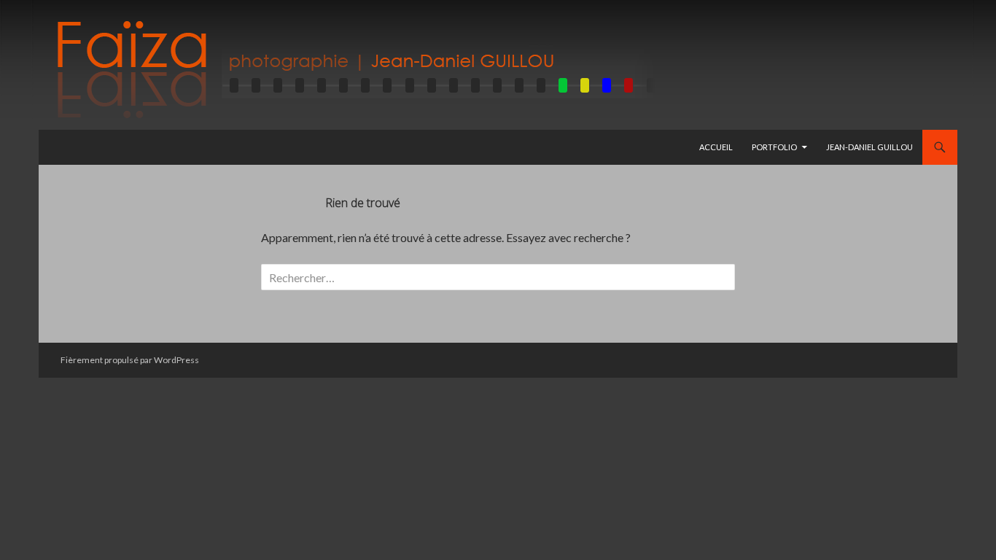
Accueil (716, 147)
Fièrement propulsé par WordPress (130, 359)
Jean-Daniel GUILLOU (869, 147)
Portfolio (774, 147)
